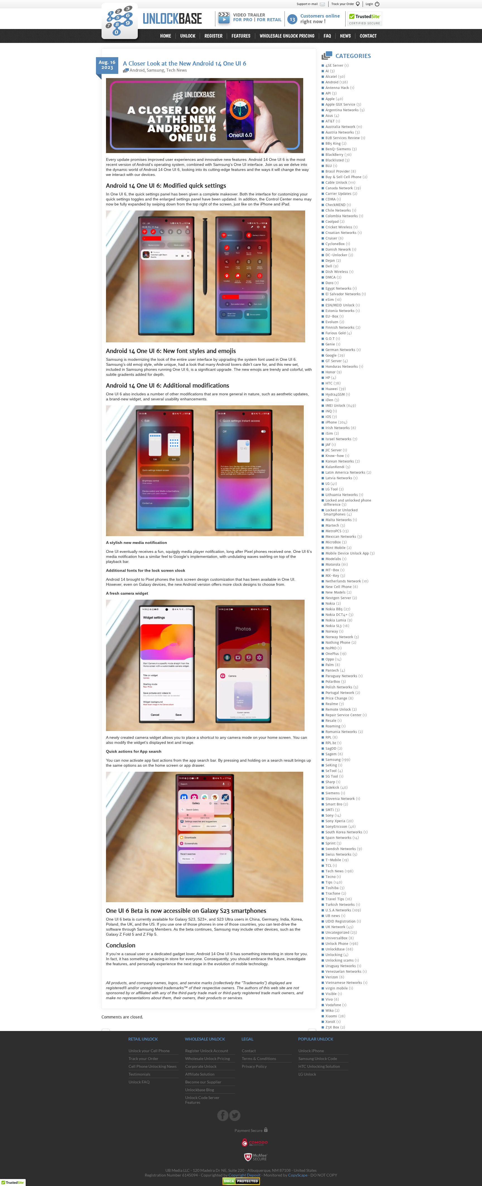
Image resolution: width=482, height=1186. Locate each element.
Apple (330, 99)
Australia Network (340, 127)
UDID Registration (341, 921)
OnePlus (332, 654)
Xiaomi (331, 1016)
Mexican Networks (341, 536)
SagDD (331, 748)
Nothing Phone (338, 642)
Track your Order (342, 4)
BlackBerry (334, 155)
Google (331, 355)
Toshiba (332, 888)
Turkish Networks (340, 904)
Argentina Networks (342, 110)
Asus (329, 115)
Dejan (330, 260)
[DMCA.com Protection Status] (241, 1183)
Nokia (330, 603)
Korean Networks (340, 461)
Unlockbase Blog (199, 1089)
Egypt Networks (338, 288)
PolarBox (333, 681)
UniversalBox (337, 938)
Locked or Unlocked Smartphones (341, 512)
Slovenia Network (340, 799)
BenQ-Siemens (338, 149)
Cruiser (331, 238)
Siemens (333, 793)
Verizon (332, 977)
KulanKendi (335, 467)
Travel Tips (335, 899)
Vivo (329, 999)
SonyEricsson (336, 826)
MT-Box (332, 570)
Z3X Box (332, 1027)
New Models (336, 592)
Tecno (331, 877)
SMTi (330, 810)
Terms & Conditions (259, 1058)
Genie (330, 344)
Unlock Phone (337, 943)
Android (332, 82)
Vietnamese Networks (344, 983)
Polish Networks (339, 687)
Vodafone (333, 1005)
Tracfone (333, 893)
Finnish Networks (340, 327)
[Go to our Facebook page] (223, 1119)
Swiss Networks (338, 854)
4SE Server (334, 65)
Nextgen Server (338, 598)
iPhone (331, 422)
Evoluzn (332, 322)
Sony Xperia (335, 821)
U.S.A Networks (338, 910)
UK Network (335, 927)
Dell (329, 266)
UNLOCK (187, 36)
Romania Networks (341, 732)
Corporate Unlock (200, 1066)
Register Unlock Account (206, 1050)
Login (369, 4)
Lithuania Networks (342, 495)
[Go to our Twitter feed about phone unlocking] (234, 1119)
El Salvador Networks (343, 294)
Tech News (335, 871)
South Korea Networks (344, 832)
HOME (165, 36)
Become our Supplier (203, 1081)
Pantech (332, 670)
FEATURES (241, 36)
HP (328, 378)
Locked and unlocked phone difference (347, 502)
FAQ (327, 36)
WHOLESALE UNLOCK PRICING (287, 36)
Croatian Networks (341, 233)
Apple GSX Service (340, 104)
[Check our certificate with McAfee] (255, 1160)
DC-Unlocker (336, 255)
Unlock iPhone (311, 1050)
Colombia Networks (342, 216)
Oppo (330, 659)
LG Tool (332, 489)
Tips (329, 882)
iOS (328, 417)
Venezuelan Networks (344, 971)
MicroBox (333, 542)
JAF (328, 444)
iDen (329, 400)
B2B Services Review (343, 138)
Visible (331, 994)
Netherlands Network (343, 581)
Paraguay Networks (341, 676)
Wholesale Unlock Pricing (207, 1058)
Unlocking (334, 955)
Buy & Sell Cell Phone (344, 177)
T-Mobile (333, 860)
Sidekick (332, 787)
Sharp (330, 782)
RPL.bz (331, 743)
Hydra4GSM (335, 394)
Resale (331, 720)
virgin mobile (337, 988)
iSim (329, 433)
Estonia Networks (340, 311)
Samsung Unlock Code (317, 1058)
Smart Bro (334, 804)
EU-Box (332, 316)
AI (327, 71)
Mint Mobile (336, 548)
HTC (329, 383)
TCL (329, 865)
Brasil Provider (338, 171)
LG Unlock (307, 1074)
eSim (330, 299)
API (328, 93)
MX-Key (332, 575)
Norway (332, 631)
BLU (329, 166)
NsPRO (331, 648)
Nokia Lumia (336, 620)
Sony (330, 815)
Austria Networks (340, 132)
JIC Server (334, 450)
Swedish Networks (341, 849)
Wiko (330, 1010)
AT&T (330, 121)
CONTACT (368, 36)
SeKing (331, 765)
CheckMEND (336, 205)
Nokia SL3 (334, 626)
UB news (333, 916)
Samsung (333, 759)
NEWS (345, 36)
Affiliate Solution (200, 1074)
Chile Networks (338, 210)
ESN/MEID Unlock (340, 305)
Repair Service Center (344, 715)
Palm (330, 665)
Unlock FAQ (139, 1081)
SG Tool (332, 776)
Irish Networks (338, 428)
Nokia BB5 (334, 609)
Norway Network (339, 637)
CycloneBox (335, 244)
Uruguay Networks (341, 966)
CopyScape (297, 1175)
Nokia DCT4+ (337, 615)
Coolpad (332, 221)
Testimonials (139, 1074)
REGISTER (213, 36)
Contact (249, 1050)
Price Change (336, 698)
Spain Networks (338, 838)
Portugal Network (340, 693)
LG (327, 483)
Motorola (333, 564)
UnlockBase (155, 23)
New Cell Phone (339, 587)
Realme (332, 704)
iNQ (329, 411)
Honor (331, 372)
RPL (328, 737)
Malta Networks (339, 520)
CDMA (331, 199)
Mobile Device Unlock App (347, 553)
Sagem (331, 754)
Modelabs (333, 559)
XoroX (330, 1022)
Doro (329, 283)
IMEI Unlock (335, 405)
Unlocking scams (340, 960)
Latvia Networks (339, 478)
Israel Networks (338, 439)
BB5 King (333, 143)
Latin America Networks (345, 472)
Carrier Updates (338, 194)
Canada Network (339, 188)
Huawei (332, 389)
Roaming (333, 726)
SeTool (331, 771)
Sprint (331, 843)
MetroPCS (333, 531)
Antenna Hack (337, 88)
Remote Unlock (338, 709)
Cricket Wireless (339, 227)
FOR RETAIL (269, 19)
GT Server (334, 361)
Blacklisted (335, 160)
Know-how (335, 456)
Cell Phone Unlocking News (153, 1066)
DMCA (331, 277)
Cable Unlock (336, 182)
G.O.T (330, 339)
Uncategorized (337, 932)
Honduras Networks (342, 366)
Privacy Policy (254, 1066)
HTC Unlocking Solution (319, 1066)
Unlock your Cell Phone (149, 1050)
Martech (332, 525)
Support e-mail (307, 4)
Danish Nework (338, 249)
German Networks (340, 350)
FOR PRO (242, 19)
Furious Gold (336, 333)
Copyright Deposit (244, 1175)
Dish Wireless (337, 272)
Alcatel (331, 76)
